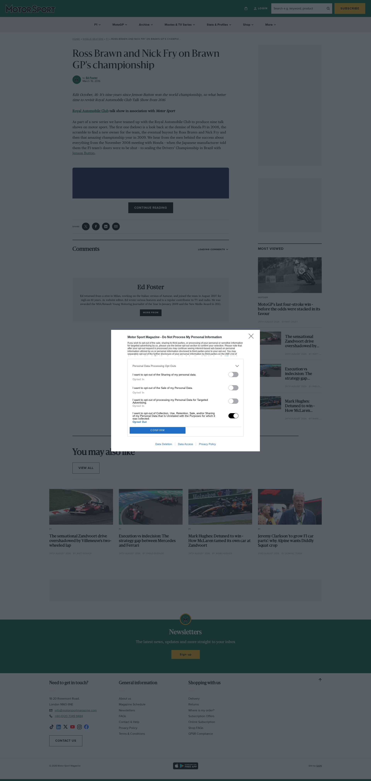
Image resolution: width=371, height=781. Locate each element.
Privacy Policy (207, 444)
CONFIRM (158, 430)
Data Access (185, 444)
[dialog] (185, 390)
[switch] (233, 374)
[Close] (252, 337)
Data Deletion (163, 444)
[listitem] (185, 366)
